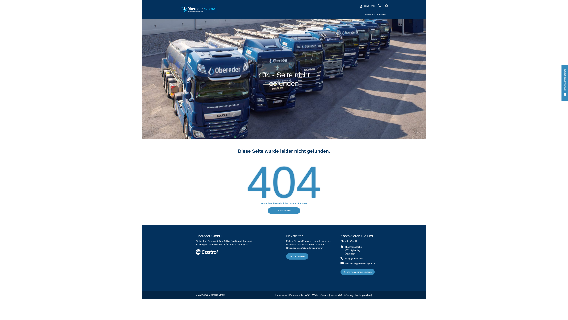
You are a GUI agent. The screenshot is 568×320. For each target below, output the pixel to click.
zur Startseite (284, 210)
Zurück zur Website (376, 14)
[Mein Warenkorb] (379, 5)
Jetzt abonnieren (297, 256)
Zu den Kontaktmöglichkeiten (358, 272)
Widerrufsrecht (320, 295)
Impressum (281, 295)
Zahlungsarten (363, 295)
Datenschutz (296, 295)
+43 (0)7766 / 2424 (354, 258)
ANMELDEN (369, 6)
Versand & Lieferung (342, 295)
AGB (307, 295)
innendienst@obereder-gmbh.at (360, 263)
